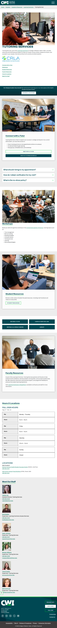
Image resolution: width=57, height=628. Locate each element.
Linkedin (10, 615)
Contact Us (52, 617)
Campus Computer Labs (42, 321)
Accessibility (9, 623)
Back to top (1, 593)
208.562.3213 (6, 518)
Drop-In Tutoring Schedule (28, 155)
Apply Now (50, 606)
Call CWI (50, 610)
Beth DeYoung (6, 588)
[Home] (7, 602)
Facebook (2, 615)
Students (8, 7)
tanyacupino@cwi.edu (8, 575)
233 (9, 468)
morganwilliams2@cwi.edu (9, 558)
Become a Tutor (15, 321)
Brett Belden (5, 514)
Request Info (50, 602)
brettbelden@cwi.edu (8, 519)
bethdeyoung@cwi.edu (8, 592)
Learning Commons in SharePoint (17, 384)
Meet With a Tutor (28, 151)
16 (8, 473)
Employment (52, 614)
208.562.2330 (6, 556)
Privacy (35, 623)
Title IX (16, 623)
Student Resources (7, 69)
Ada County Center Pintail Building (11, 471)
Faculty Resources (6, 71)
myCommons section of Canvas (34, 227)
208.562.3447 (6, 537)
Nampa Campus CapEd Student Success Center (15, 467)
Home (2, 7)
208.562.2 (5, 468)
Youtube (18, 615)
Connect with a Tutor (7, 65)
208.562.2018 (6, 499)
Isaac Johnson (6, 533)
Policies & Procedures (25, 623)
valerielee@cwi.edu (7, 500)
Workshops (5, 67)
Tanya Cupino (6, 571)
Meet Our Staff (5, 76)
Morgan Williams (6, 552)
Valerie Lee (5, 495)
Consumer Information (44, 623)
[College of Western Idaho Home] (8, 2)
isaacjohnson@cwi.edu (8, 539)
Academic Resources (17, 7)
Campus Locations (5, 612)
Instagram (6, 615)
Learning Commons (28, 7)
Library (42, 327)
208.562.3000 (4, 611)
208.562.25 (5, 473)
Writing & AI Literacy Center (15, 327)
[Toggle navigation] (53, 2)
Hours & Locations (6, 74)
